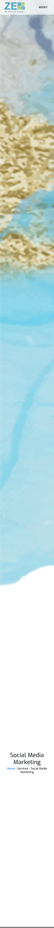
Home (11, 769)
